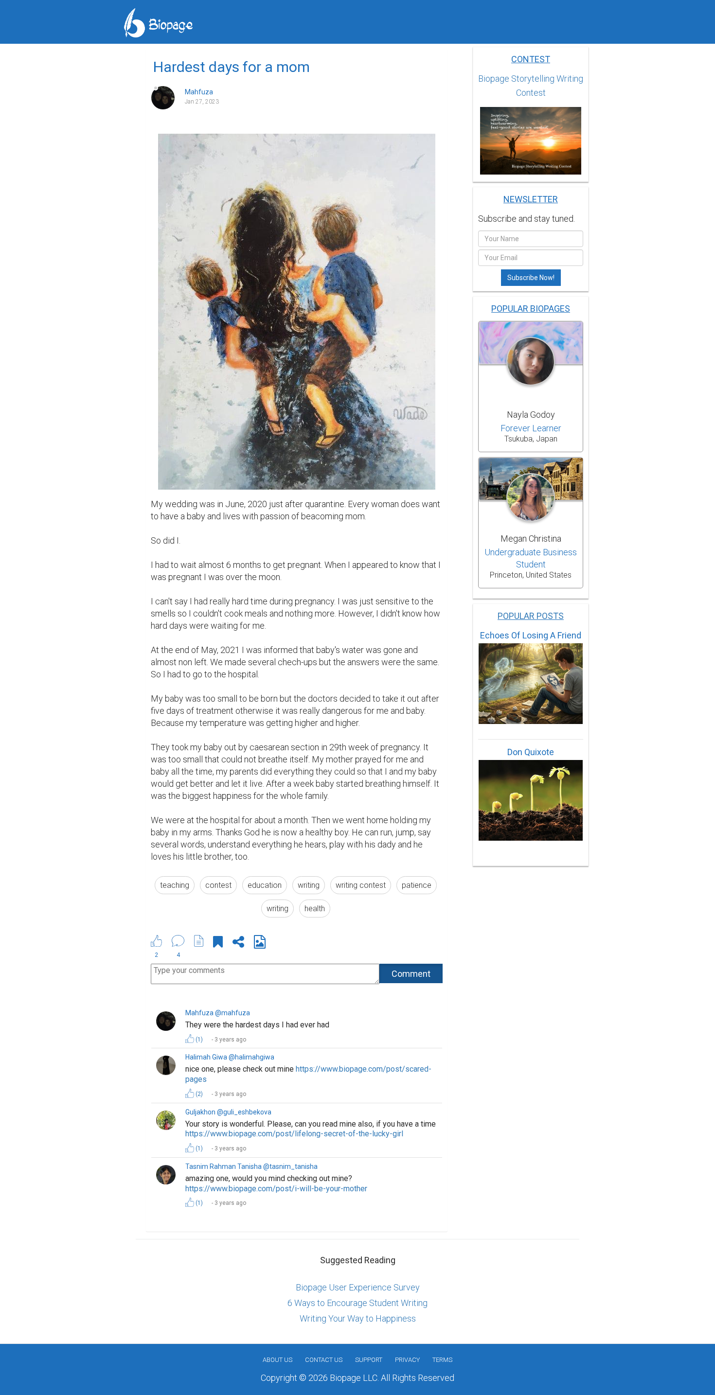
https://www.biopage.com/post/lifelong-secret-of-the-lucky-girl (294, 1133)
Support (368, 1359)
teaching (174, 885)
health (314, 908)
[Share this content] (238, 943)
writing (309, 885)
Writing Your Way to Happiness (358, 1318)
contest (218, 885)
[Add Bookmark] (218, 943)
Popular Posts (531, 616)
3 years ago (230, 1039)
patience (416, 885)
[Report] (199, 941)
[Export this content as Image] (260, 943)
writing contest (361, 885)
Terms (442, 1359)
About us (277, 1359)
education (265, 885)
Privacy (407, 1359)
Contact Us (323, 1359)
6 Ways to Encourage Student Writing (357, 1303)
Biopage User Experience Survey (358, 1287)
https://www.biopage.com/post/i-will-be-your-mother (276, 1188)
